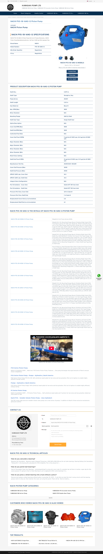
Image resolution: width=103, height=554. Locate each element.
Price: (12, 53)
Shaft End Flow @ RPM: (17, 159)
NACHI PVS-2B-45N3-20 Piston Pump (22, 300)
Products (14, 17)
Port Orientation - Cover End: (19, 185)
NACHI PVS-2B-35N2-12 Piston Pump (22, 312)
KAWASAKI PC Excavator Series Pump (69, 13)
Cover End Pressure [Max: (17, 167)
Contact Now (72, 71)
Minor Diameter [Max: (16, 149)
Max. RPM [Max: (15, 109)
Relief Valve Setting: (16, 156)
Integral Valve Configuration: (18, 181)
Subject (43, 422)
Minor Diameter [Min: (16, 152)
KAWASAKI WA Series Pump (53, 13)
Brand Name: (14, 43)
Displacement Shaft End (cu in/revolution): (23, 202)
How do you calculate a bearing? (23, 459)
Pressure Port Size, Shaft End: (19, 195)
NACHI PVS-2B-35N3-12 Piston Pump (22, 275)
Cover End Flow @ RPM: (17, 137)
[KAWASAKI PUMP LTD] (10, 7)
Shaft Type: (13, 95)
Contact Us (16, 552)
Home (15, 13)
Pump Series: (14, 99)
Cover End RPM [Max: (16, 127)
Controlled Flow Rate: (16, 134)
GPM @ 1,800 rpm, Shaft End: (18, 178)
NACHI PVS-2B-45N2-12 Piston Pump (22, 263)
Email (43, 415)
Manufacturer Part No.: (17, 164)
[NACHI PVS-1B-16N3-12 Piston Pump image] (72, 37)
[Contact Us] (99, 277)
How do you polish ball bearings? (23, 467)
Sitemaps (27, 552)
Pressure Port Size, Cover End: (19, 192)
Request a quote (23, 1)
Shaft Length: (14, 102)
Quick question (46, 426)
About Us (10, 552)
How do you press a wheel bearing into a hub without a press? (34, 475)
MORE (50, 498)
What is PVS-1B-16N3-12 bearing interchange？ (72, 67)
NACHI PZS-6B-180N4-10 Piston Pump (22, 219)
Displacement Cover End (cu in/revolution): (23, 199)
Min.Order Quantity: (16, 50)
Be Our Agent (72, 79)
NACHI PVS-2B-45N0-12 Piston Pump (22, 324)
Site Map (22, 552)
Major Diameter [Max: (16, 142)
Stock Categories (26, 13)
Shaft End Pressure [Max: (17, 171)
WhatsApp (72, 75)
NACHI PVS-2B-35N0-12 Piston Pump (22, 227)
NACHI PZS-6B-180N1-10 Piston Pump (22, 251)
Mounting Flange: (15, 116)
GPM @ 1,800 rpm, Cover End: (19, 174)
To (42, 419)
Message (44, 430)
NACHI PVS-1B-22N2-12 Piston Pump (21, 288)
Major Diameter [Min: (16, 145)
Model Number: (14, 47)
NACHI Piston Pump (21, 17)
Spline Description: (16, 123)
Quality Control (39, 13)
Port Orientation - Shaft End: (18, 188)
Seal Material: (14, 106)
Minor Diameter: (15, 113)
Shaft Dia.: (13, 92)
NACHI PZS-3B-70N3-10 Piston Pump (21, 239)
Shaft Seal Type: (15, 120)
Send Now (57, 445)
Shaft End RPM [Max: (16, 130)
